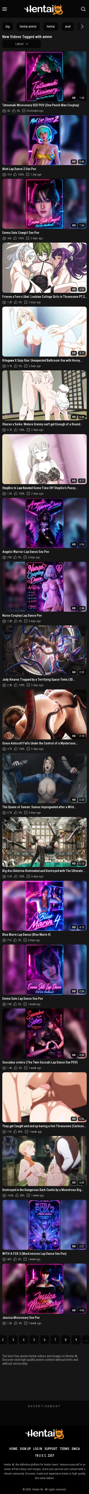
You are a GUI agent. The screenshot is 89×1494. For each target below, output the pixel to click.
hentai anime (28, 26)
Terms (64, 1449)
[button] (82, 26)
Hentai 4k (37, 1489)
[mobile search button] (83, 9)
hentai (51, 26)
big (8, 26)
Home (13, 1449)
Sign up (25, 1449)
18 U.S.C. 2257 (44, 1455)
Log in (37, 1449)
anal (68, 26)
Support (51, 1449)
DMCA (76, 1449)
